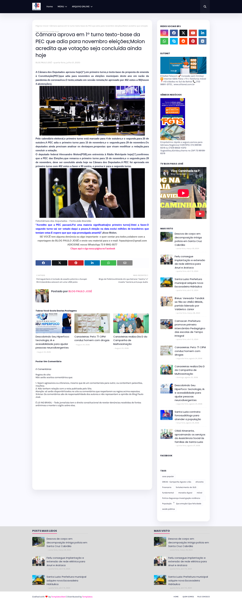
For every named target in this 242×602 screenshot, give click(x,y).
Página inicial (42, 26)
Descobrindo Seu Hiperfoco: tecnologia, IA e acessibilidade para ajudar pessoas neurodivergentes (52, 342)
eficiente (199, 482)
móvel (199, 493)
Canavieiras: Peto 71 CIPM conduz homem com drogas (91, 338)
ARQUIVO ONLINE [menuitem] (81, 6)
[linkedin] (202, 33)
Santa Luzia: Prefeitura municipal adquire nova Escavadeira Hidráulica (189, 282)
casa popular (168, 476)
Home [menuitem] (49, 6)
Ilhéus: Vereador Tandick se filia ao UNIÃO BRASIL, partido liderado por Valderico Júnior (189, 303)
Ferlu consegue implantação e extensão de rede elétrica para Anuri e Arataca (190, 262)
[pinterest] (193, 41)
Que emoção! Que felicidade (188, 503)
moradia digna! (185, 493)
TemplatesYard (58, 596)
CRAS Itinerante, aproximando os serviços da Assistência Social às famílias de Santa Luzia (190, 436)
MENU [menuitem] (61, 6)
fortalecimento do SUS (186, 487)
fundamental (168, 493)
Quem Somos (188, 597)
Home (176, 597)
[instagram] (164, 33)
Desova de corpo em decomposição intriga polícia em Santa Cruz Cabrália (188, 239)
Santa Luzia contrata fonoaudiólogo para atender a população (188, 415)
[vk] (202, 41)
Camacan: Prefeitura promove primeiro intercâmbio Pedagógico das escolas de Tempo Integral (190, 328)
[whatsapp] (164, 41)
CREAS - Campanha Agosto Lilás (176, 482)
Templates (87, 596)
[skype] (174, 41)
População (167, 503)
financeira (166, 487)
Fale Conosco (203, 597)
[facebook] (174, 33)
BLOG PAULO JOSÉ (44, 62)
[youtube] (193, 33)
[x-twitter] (183, 33)
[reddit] (183, 41)
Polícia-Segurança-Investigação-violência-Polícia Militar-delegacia (181, 498)
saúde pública (168, 509)
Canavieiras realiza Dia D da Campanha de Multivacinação (130, 340)
